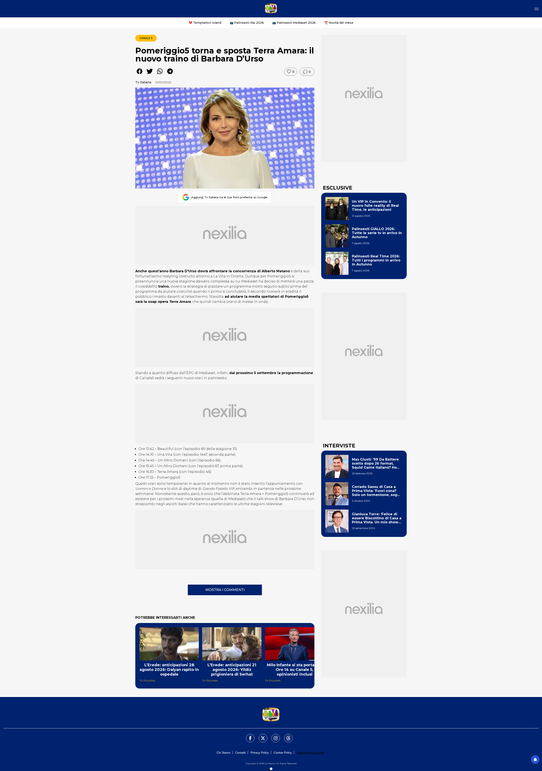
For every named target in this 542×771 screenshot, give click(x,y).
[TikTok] (286, 735)
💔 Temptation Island (205, 23)
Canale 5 (146, 38)
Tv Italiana (143, 82)
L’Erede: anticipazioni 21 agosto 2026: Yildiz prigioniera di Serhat (231, 670)
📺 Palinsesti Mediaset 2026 (294, 23)
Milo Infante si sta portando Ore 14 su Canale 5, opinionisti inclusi (294, 670)
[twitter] (149, 74)
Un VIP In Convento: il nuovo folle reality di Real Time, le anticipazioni (375, 206)
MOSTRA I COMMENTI (225, 590)
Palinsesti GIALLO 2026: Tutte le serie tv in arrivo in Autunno (377, 233)
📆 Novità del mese (338, 23)
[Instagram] (273, 735)
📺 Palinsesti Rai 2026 (247, 23)
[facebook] (139, 74)
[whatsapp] (160, 74)
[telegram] (170, 74)
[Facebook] (247, 735)
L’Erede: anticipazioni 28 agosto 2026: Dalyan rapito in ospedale (169, 670)
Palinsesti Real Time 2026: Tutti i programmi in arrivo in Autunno (376, 260)
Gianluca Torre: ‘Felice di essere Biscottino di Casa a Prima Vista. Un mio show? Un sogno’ (376, 518)
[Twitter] (260, 735)
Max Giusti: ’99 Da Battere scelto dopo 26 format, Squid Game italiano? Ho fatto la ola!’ (375, 463)
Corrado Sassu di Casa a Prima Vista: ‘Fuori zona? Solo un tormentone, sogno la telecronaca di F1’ (377, 491)
